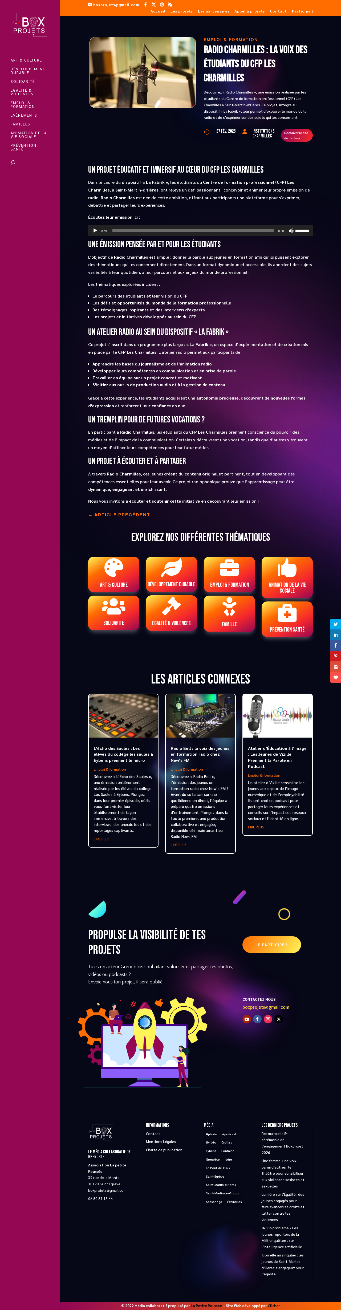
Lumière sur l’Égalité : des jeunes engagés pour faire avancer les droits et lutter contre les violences (283, 1207)
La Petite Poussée (206, 1305)
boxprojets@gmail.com (265, 1007)
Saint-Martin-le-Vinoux (222, 1193)
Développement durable (28, 71)
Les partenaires (213, 11)
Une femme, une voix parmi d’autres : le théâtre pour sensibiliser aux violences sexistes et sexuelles (283, 1173)
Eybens (211, 1151)
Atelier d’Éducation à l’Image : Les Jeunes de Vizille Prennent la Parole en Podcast (277, 757)
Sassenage (214, 1201)
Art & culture (26, 60)
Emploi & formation (23, 105)
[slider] (302, 230)
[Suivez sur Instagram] (268, 1019)
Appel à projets (249, 11)
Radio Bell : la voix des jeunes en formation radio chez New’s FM (200, 754)
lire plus (101, 839)
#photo (211, 1134)
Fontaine (227, 1151)
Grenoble (213, 1159)
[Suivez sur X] (278, 1019)
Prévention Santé (23, 147)
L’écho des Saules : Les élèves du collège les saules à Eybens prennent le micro (123, 754)
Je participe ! (272, 944)
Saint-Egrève (215, 1176)
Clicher (274, 1305)
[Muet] (291, 230)
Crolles (226, 1142)
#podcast (229, 1134)
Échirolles (234, 1201)
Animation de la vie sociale (29, 135)
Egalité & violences (22, 92)
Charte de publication (164, 1149)
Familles (20, 124)
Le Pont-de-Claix (218, 1168)
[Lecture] (95, 230)
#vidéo (211, 1142)
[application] (200, 230)
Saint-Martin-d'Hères (221, 1184)
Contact (278, 11)
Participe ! (302, 11)
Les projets (181, 11)
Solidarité (23, 81)
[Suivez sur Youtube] (246, 1019)
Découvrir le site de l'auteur (296, 135)
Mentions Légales (161, 1141)
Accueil (158, 11)
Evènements (24, 115)
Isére (228, 1159)
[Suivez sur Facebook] (257, 1019)
